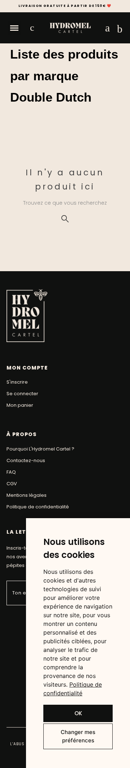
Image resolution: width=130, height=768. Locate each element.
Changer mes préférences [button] (78, 736)
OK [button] (78, 713)
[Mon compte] (107, 28)
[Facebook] (10, 618)
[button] (14, 28)
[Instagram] (21, 618)
